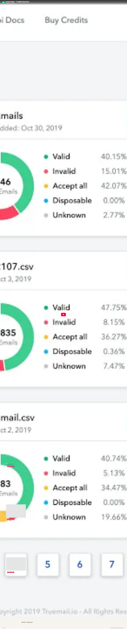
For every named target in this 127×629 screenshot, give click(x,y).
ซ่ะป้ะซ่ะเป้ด (11, 466)
